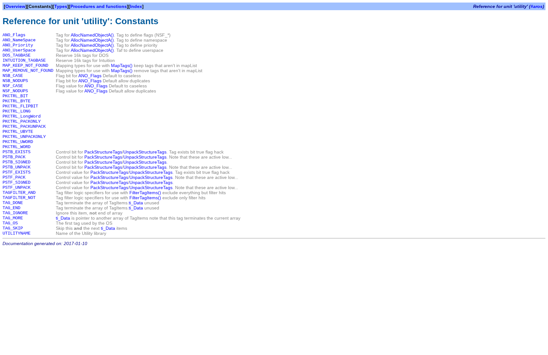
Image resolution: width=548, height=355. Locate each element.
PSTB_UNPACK (16, 167)
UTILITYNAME (16, 233)
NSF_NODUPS (15, 90)
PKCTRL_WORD (16, 146)
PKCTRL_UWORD (18, 141)
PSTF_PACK (14, 177)
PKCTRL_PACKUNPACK (24, 126)
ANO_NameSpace (19, 40)
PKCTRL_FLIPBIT (20, 106)
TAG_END (11, 207)
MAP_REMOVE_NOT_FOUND (28, 70)
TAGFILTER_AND (19, 192)
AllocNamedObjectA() (92, 35)
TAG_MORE (13, 218)
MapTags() (122, 65)
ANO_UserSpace (19, 50)
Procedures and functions (98, 6)
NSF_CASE (13, 85)
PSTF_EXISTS (16, 172)
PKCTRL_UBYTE (18, 131)
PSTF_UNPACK (16, 187)
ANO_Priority (18, 45)
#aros (537, 6)
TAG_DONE (13, 202)
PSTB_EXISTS (16, 151)
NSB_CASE (13, 75)
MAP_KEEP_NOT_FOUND (25, 65)
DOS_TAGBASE (16, 55)
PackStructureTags (103, 151)
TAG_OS (10, 223)
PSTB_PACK (14, 157)
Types (60, 6)
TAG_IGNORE (15, 212)
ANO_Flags (14, 35)
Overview (15, 6)
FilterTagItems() (145, 192)
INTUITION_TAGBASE (24, 60)
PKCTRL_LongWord (22, 116)
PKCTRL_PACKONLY (22, 121)
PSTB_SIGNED (16, 162)
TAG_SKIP (13, 228)
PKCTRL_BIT (15, 96)
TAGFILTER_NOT (19, 197)
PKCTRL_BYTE (16, 101)
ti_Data (136, 202)
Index (136, 6)
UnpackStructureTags (144, 151)
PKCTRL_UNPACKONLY (24, 136)
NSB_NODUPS (15, 80)
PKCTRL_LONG (16, 111)
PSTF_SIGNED (16, 182)
